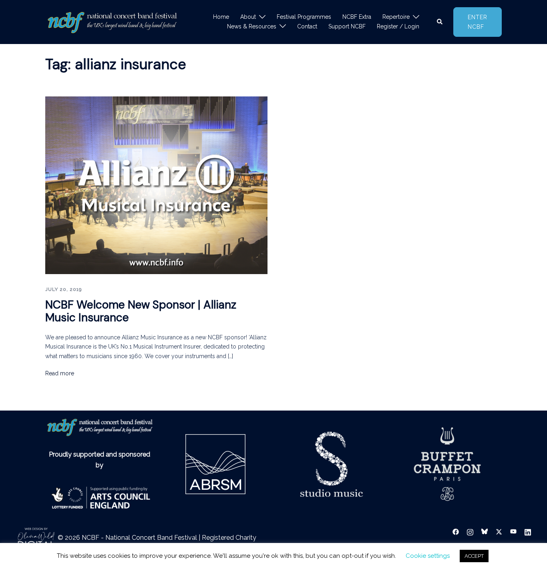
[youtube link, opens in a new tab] (513, 531)
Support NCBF (347, 26)
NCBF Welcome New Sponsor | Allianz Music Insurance (140, 311)
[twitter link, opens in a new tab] (499, 531)
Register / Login (398, 26)
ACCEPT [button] (474, 556)
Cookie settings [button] (428, 555)
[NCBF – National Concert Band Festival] (112, 21)
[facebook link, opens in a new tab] (455, 531)
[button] (440, 22)
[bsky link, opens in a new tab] (484, 531)
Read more (59, 373)
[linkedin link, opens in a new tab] (528, 531)
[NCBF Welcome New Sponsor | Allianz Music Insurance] (156, 184)
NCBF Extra (356, 17)
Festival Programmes (304, 17)
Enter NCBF (477, 22)
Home (221, 17)
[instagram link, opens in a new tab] (470, 531)
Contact (307, 26)
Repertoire (396, 17)
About (248, 17)
